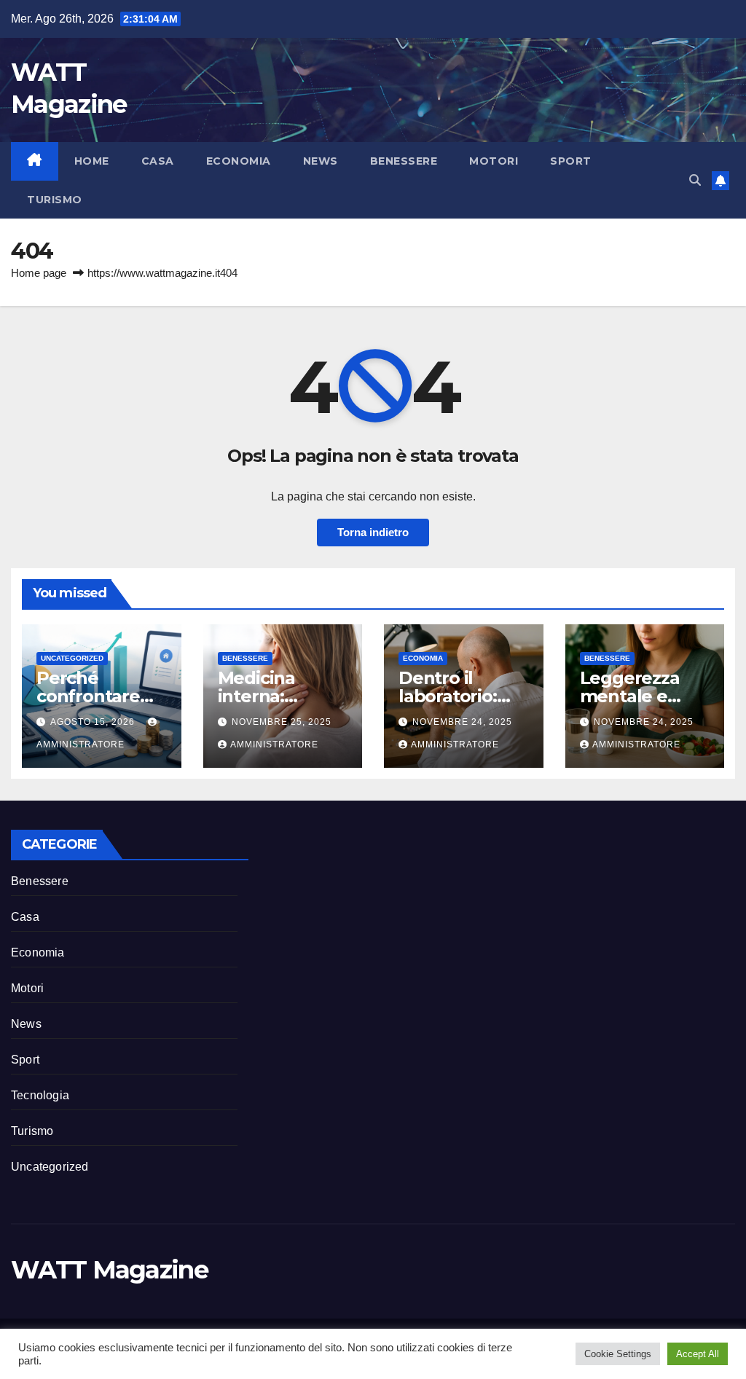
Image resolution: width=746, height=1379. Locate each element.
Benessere (404, 161)
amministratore (274, 744)
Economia (238, 161)
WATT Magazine (109, 1269)
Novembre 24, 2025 (462, 722)
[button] (695, 180)
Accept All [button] (697, 1353)
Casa (157, 161)
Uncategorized (72, 658)
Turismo (54, 199)
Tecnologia (40, 1095)
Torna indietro (373, 532)
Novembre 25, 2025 (281, 722)
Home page (38, 273)
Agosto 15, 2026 (94, 722)
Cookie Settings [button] (617, 1353)
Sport (571, 161)
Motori (493, 161)
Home (91, 161)
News (320, 161)
